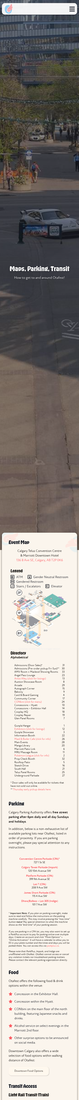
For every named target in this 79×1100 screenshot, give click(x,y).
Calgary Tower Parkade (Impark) (39, 867)
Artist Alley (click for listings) (30, 678)
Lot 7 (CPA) (39, 884)
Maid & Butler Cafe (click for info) (32, 739)
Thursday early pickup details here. (32, 789)
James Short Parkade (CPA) (39, 893)
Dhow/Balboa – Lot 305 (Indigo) (39, 901)
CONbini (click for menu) (28, 702)
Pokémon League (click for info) (31, 755)
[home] (8, 9)
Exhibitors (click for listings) (29, 729)
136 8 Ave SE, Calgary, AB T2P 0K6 (39, 560)
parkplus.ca (53, 946)
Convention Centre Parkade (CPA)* (39, 859)
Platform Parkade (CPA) (39, 876)
